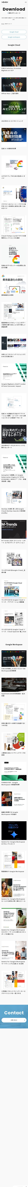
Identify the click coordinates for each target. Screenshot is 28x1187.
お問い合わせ (14, 1020)
